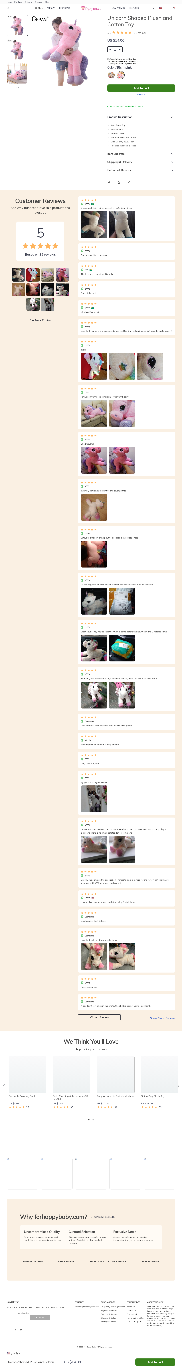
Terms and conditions (136, 1318)
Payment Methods (109, 1310)
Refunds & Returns (109, 1314)
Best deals (64, 8)
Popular (51, 8)
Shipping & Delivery (109, 1318)
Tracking (39, 2)
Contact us (131, 1310)
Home (9, 2)
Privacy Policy (133, 1314)
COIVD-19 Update (134, 1321)
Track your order (108, 1321)
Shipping (28, 2)
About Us (131, 1307)
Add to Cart (155, 1362)
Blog (47, 2)
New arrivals (119, 8)
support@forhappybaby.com (87, 1307)
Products (18, 2)
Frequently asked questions (113, 1307)
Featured (134, 8)
